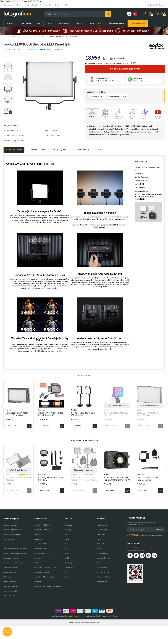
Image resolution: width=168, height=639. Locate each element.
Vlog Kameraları (8, 539)
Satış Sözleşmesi (102, 581)
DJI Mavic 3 (38, 563)
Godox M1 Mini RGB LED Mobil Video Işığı (19, 479)
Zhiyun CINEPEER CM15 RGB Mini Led (116, 414)
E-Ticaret (77, 623)
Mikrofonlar (7, 577)
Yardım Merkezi (101, 567)
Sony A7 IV (38, 539)
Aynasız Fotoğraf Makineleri (12, 530)
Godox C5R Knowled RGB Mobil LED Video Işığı (147, 414)
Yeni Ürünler (47, 5)
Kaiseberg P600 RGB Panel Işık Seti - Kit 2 (50, 479)
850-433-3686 (110, 81)
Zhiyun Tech (69, 567)
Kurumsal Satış (101, 530)
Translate (40, 1)
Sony (67, 539)
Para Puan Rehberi (102, 572)
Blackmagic (69, 563)
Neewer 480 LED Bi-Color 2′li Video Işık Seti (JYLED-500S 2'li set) (84, 479)
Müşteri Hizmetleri (32, 5)
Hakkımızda (100, 544)
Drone (49, 23)
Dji (66, 548)
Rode (67, 577)
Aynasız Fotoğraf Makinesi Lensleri (15, 548)
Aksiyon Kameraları (10, 567)
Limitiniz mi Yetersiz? (103, 577)
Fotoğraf (11, 23)
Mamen (8, 410)
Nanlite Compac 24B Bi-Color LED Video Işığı (83, 414)
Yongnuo (41, 410)
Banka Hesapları (102, 525)
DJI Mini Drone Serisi (10, 596)
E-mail (119, 81)
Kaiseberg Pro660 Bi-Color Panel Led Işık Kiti (147, 479)
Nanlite (74, 410)
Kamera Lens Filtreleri (10, 558)
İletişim (19, 5)
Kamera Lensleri (8, 544)
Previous (3, 406)
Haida (67, 558)
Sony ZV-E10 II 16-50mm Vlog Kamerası (48, 586)
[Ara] (108, 14)
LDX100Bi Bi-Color (96, 97)
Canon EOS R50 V (40, 544)
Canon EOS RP (39, 581)
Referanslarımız (101, 534)
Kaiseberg (42, 475)
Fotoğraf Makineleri (10, 525)
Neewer (74, 475)
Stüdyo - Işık (64, 23)
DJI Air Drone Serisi (10, 591)
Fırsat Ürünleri (7, 632)
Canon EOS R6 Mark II (42, 525)
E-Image (68, 530)
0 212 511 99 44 (61, 5)
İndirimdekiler (8, 5)
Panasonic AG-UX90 (41, 572)
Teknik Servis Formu (103, 558)
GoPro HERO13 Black (42, 553)
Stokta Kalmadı (111, 426)
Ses (38, 23)
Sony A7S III (38, 534)
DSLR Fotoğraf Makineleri (12, 534)
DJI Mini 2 (37, 558)
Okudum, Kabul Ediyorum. (146, 535)
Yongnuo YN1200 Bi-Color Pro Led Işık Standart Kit (50, 414)
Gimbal (79, 23)
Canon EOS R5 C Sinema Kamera (45, 577)
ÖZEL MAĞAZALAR (138, 23)
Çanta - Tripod (95, 23)
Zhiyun (106, 410)
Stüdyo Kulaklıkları (9, 581)
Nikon (67, 544)
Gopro (67, 553)
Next (165, 406)
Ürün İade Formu (102, 563)
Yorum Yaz (58, 49)
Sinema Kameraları (9, 572)
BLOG (98, 539)
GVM (67, 572)
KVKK (98, 586)
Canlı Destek (100, 81)
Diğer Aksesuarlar (116, 23)
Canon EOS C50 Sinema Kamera (45, 567)
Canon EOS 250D (40, 548)
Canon (67, 534)
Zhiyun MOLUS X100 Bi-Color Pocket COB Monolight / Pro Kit (117, 479)
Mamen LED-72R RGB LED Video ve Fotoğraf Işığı (17, 414)
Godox (139, 410)
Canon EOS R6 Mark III (42, 530)
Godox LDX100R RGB (117, 97)
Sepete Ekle (11, 426)
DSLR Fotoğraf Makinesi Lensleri (14, 553)
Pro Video (26, 23)
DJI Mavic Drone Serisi (11, 586)
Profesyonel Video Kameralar (13, 563)
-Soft (71, 623)
